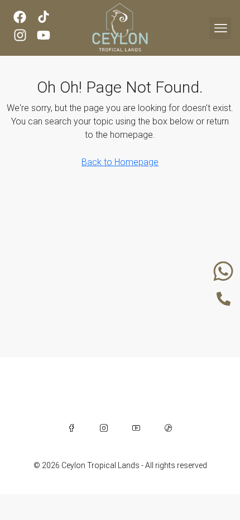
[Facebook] (71, 428)
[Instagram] (104, 428)
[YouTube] (136, 428)
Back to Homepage (120, 162)
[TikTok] (169, 428)
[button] (220, 28)
